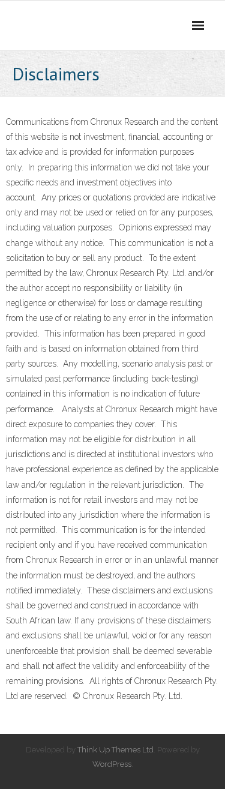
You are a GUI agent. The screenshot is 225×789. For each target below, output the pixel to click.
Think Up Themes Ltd (115, 749)
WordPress (111, 764)
